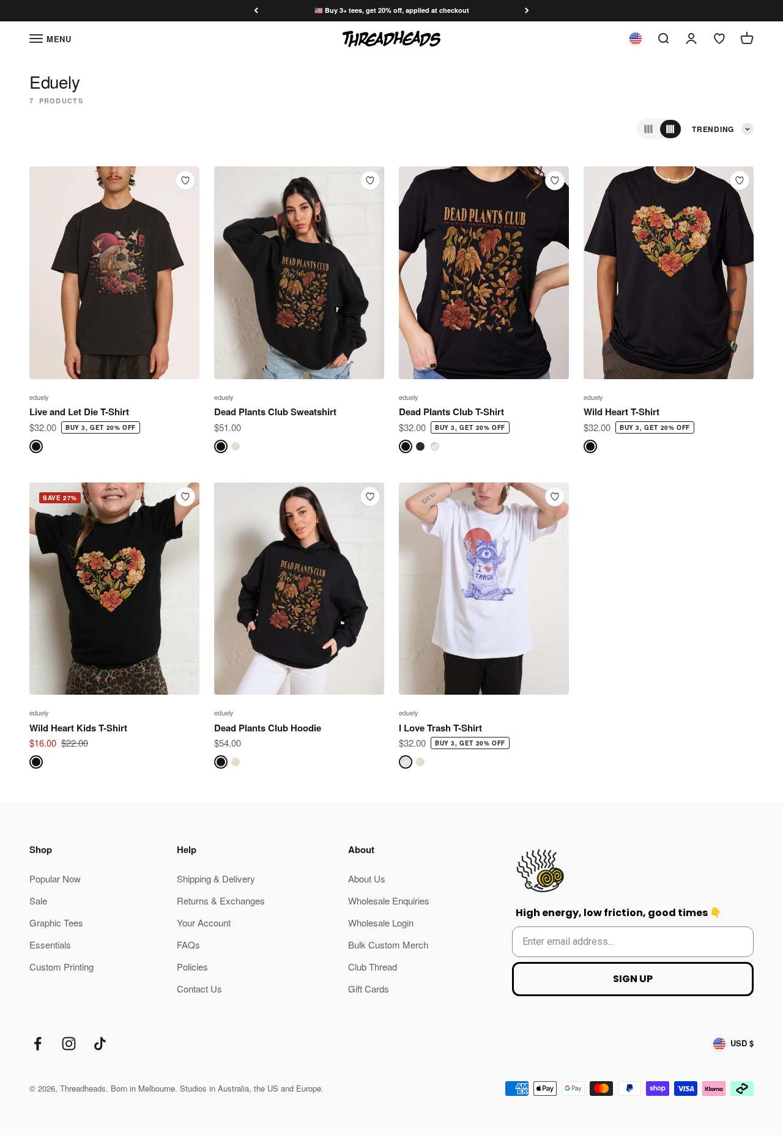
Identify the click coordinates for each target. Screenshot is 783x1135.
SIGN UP (633, 979)
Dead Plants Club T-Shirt (451, 411)
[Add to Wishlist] (185, 180)
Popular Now (55, 878)
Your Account (204, 922)
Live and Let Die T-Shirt (79, 411)
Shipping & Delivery (216, 878)
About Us (366, 878)
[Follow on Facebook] (37, 1043)
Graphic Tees (56, 922)
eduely (39, 397)
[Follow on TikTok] (100, 1043)
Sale (38, 900)
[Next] (527, 11)
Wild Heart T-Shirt (621, 411)
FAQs (188, 944)
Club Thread (372, 966)
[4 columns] (670, 129)
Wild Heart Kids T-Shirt (78, 727)
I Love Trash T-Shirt (440, 727)
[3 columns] (648, 129)
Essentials (50, 944)
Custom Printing (61, 966)
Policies (192, 966)
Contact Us (199, 988)
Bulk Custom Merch (388, 944)
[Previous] (256, 11)
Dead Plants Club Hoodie (267, 727)
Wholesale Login (381, 922)
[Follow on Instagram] (69, 1043)
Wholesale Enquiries (388, 900)
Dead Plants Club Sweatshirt (275, 411)
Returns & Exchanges (221, 900)
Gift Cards (368, 988)
